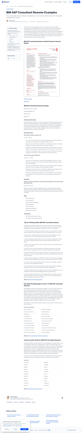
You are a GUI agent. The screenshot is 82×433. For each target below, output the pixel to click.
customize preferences (7, 425)
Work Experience (12, 37)
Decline (15, 429)
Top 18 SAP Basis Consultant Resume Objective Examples (33, 415)
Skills (10, 40)
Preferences (6, 429)
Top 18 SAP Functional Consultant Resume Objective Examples (53, 415)
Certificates (11, 42)
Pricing (64, 1)
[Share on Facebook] (11, 58)
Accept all (24, 429)
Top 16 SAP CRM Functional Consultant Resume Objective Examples (52, 422)
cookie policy (18, 425)
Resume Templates (49, 1)
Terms (36, 430)
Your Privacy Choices (43, 430)
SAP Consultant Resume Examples (35, 279)
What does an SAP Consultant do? (35, 388)
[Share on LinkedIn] (14, 58)
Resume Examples (58, 1)
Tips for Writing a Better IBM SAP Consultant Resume (14, 44)
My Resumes (76, 1)
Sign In (70, 1)
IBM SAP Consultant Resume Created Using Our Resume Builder (14, 31)
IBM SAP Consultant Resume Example (13, 34)
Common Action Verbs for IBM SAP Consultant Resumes (14, 50)
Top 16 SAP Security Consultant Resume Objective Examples (33, 422)
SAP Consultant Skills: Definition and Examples (38, 335)
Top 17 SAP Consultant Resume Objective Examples (14, 415)
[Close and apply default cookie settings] (28, 422)
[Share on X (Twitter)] (9, 58)
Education (11, 39)
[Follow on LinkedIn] (62, 398)
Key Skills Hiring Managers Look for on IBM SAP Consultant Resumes (14, 47)
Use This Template (28, 98)
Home (7, 6)
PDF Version (26, 101)
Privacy (31, 430)
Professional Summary (13, 35)
